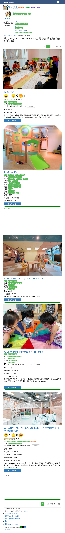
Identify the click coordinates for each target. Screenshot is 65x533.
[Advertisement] (32, 221)
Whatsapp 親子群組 (12, 524)
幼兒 (14, 12)
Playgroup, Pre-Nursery (20, 14)
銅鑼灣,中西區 (19, 28)
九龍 (16, 22)
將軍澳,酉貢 (28, 32)
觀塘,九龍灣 (18, 24)
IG (7, 521)
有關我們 (25, 511)
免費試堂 (8, 19)
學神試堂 (13, 7)
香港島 (17, 26)
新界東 (24, 31)
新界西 (20, 31)
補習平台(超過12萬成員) (11, 513)
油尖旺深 (25, 24)
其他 (29, 14)
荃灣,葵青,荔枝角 (19, 32)
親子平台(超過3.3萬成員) (12, 516)
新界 (16, 31)
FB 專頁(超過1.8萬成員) (13, 519)
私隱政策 (7, 530)
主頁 (5, 35)
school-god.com (9, 2)
